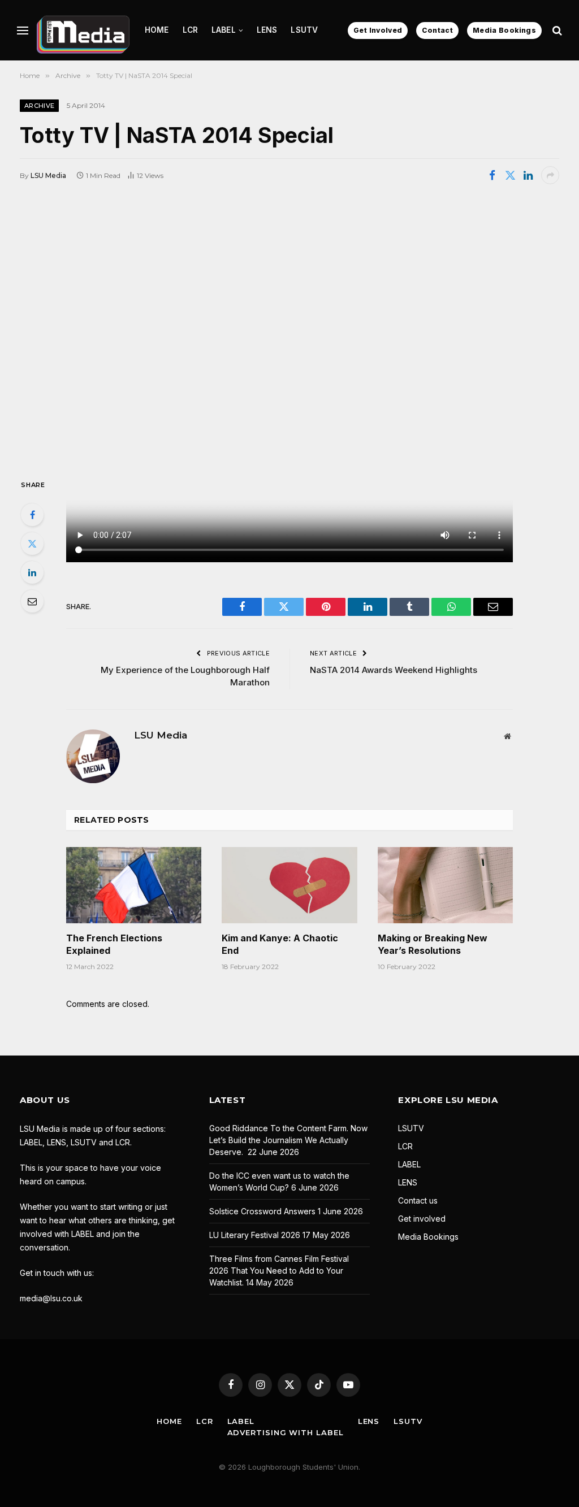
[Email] (32, 601)
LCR (190, 29)
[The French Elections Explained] (133, 885)
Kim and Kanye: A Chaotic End (280, 944)
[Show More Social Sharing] (550, 175)
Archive (39, 106)
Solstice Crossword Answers (262, 1211)
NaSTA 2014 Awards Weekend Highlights (393, 670)
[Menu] (22, 30)
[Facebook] (32, 514)
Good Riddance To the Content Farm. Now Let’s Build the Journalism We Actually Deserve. (288, 1140)
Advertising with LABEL (285, 1432)
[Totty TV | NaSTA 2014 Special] (289, 330)
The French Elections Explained (114, 944)
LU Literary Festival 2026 (254, 1235)
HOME (157, 29)
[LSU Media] (83, 30)
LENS (267, 29)
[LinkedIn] (32, 572)
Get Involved (377, 30)
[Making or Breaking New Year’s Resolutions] (445, 885)
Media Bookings (504, 30)
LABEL (223, 29)
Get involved (422, 1218)
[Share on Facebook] (491, 175)
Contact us (418, 1200)
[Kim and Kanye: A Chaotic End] (289, 885)
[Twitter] (32, 543)
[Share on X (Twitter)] (510, 175)
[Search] (556, 30)
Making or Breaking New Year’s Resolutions (432, 944)
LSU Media (48, 175)
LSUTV (304, 29)
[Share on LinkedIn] (528, 175)
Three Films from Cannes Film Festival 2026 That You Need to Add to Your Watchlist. (279, 1270)
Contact (437, 30)
